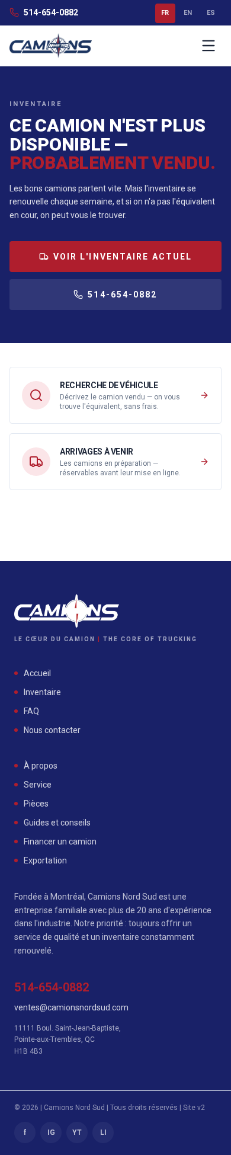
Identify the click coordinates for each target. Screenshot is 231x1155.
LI (103, 1132)
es (211, 13)
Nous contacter (52, 730)
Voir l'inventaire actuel (122, 256)
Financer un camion (60, 841)
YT (77, 1132)
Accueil (37, 673)
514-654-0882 (51, 12)
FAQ (31, 711)
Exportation (45, 860)
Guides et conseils (57, 822)
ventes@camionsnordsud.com (71, 1007)
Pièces (36, 803)
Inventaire (42, 692)
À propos (40, 765)
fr (165, 13)
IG (51, 1132)
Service (38, 784)
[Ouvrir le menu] (208, 46)
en (188, 13)
